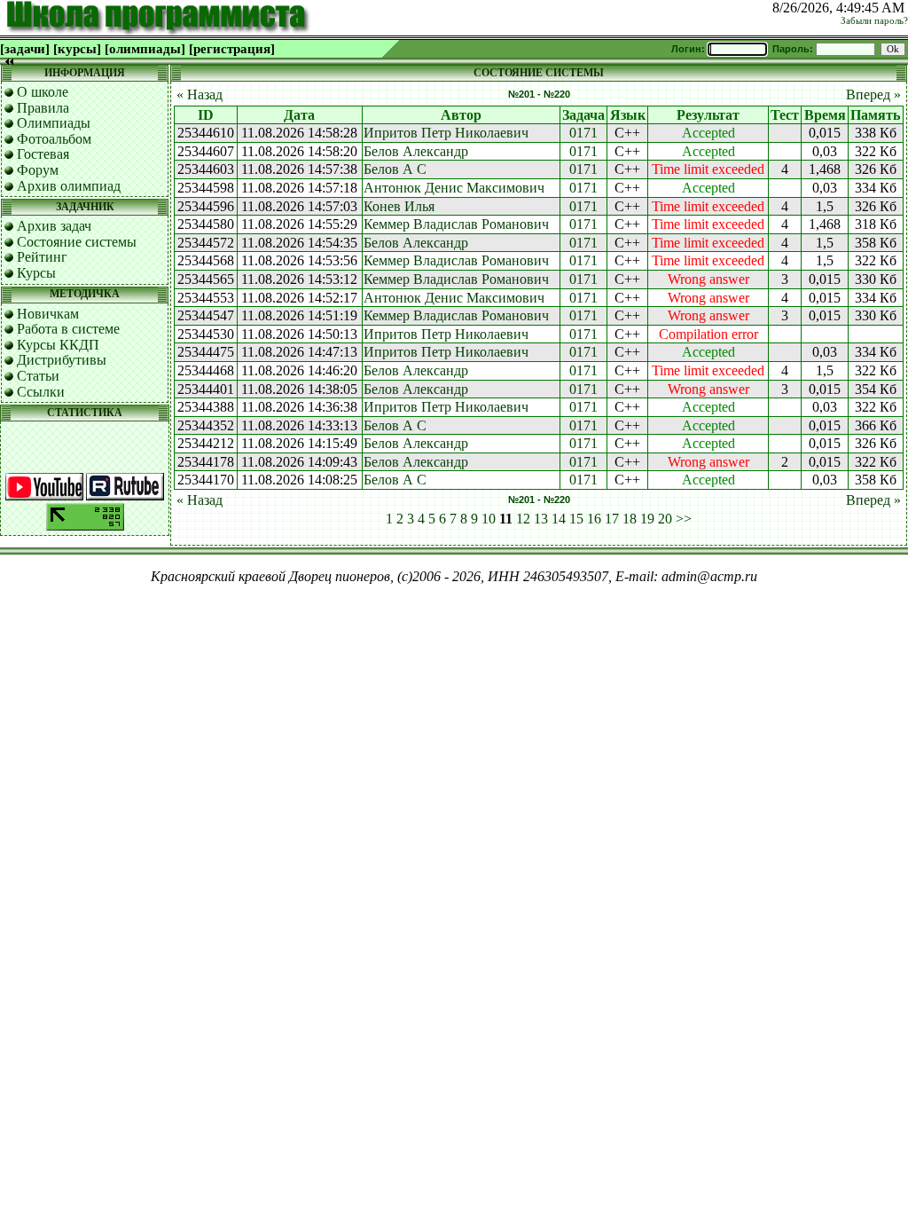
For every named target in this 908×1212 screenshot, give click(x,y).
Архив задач (54, 225)
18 (629, 518)
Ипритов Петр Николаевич (446, 132)
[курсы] (77, 49)
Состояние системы (77, 241)
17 (612, 518)
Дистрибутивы (61, 359)
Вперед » (873, 94)
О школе (42, 91)
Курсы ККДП (58, 344)
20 (665, 518)
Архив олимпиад (69, 185)
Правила (43, 107)
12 (523, 518)
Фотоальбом (54, 138)
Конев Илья (399, 206)
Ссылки (41, 391)
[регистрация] (232, 49)
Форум (38, 169)
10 (488, 518)
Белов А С (395, 169)
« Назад (199, 94)
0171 (583, 132)
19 (647, 518)
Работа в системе (68, 328)
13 (541, 518)
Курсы (36, 272)
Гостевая (43, 153)
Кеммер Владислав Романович (456, 224)
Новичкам (48, 313)
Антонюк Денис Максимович (454, 187)
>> (684, 518)
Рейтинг (42, 256)
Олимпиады (53, 122)
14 (559, 518)
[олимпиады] (145, 49)
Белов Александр (416, 151)
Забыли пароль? (874, 21)
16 (594, 518)
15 (576, 518)
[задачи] (25, 49)
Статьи (38, 375)
